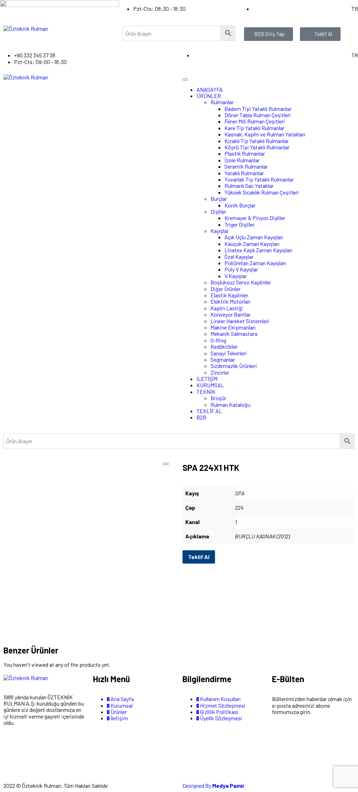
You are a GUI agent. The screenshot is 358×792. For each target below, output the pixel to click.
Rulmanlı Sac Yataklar (249, 185)
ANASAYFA (209, 89)
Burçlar (218, 198)
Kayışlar (219, 230)
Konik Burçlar (240, 205)
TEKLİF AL (209, 411)
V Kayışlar (235, 276)
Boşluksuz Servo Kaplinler (240, 282)
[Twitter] (49, 747)
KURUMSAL (210, 385)
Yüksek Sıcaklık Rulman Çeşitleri (261, 192)
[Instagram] (12, 747)
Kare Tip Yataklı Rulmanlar (254, 128)
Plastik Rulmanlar (244, 153)
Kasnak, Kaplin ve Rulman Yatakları (264, 134)
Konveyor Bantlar (230, 314)
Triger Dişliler (239, 224)
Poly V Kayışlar (241, 269)
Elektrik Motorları (230, 301)
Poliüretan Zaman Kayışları (255, 263)
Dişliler (218, 211)
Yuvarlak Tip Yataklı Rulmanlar (259, 179)
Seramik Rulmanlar (246, 166)
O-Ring (218, 340)
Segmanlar (222, 359)
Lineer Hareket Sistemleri (240, 321)
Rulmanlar (222, 102)
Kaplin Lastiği (226, 308)
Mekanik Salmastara (233, 333)
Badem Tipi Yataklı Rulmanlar (258, 108)
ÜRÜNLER (208, 95)
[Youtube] (68, 747)
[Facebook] (31, 747)
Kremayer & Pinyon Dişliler (254, 217)
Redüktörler (224, 346)
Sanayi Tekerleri (228, 353)
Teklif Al (198, 556)
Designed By (213, 785)
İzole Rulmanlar (242, 160)
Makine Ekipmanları (233, 327)
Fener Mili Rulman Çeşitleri (254, 121)
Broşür (218, 398)
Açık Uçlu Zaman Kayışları (253, 237)
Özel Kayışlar (238, 256)
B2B (201, 417)
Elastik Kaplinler (229, 295)
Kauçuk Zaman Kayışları (251, 243)
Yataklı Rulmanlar (244, 173)
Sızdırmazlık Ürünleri (233, 365)
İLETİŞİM (206, 378)
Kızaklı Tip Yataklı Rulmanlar (256, 140)
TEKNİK (205, 391)
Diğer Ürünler (225, 288)
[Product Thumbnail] (166, 464)
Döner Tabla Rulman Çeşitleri (257, 115)
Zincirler (219, 372)
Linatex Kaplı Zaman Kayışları (258, 250)
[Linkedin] (12, 766)
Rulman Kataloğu (230, 404)
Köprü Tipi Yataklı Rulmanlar (256, 147)
